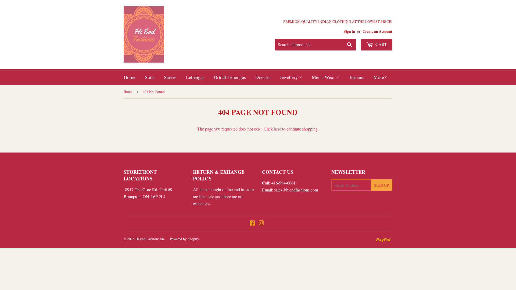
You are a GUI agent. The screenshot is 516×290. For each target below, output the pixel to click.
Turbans (356, 77)
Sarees (170, 77)
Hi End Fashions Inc (150, 238)
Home (129, 77)
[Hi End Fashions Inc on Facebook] (252, 223)
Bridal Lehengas (230, 77)
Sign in (349, 31)
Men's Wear (324, 77)
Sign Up (381, 185)
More (379, 77)
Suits (150, 77)
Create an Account (377, 31)
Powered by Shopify (184, 238)
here (277, 129)
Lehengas (195, 77)
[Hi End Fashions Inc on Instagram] (261, 223)
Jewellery (289, 77)
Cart (380, 44)
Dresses (262, 77)
